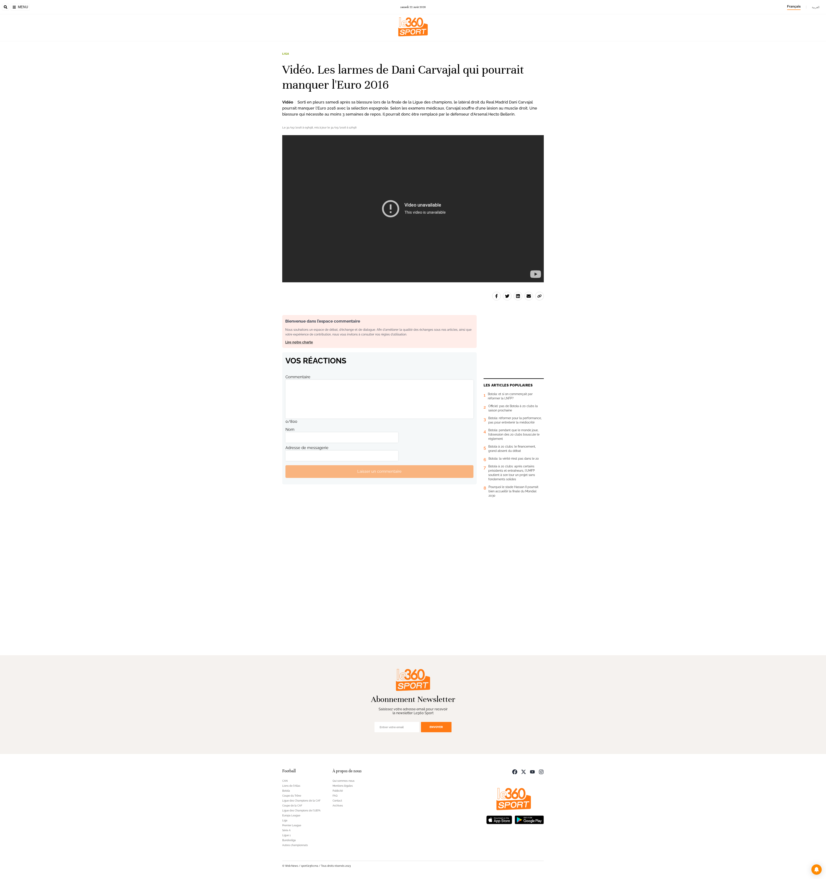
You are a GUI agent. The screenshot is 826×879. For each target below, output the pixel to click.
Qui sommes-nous (343, 780)
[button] (816, 869)
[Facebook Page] (514, 771)
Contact (337, 800)
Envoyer (436, 727)
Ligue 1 (286, 835)
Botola (286, 790)
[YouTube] (532, 771)
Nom (289, 429)
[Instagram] (541, 771)
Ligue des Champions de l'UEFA (301, 810)
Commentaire (297, 377)
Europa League (291, 815)
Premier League (291, 825)
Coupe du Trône (291, 795)
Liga (285, 53)
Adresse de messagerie (306, 447)
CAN (285, 780)
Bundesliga (289, 840)
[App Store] (499, 819)
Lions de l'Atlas (291, 785)
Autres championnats (295, 845)
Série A (286, 830)
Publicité (338, 790)
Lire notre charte (299, 342)
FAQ (335, 795)
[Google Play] (529, 819)
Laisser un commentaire (379, 471)
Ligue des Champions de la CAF (301, 800)
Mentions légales (343, 785)
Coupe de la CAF (292, 805)
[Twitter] (523, 771)
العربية (816, 7)
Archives (338, 805)
